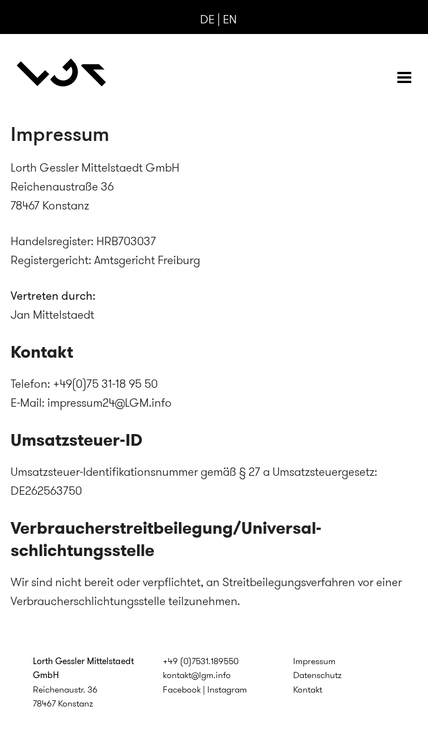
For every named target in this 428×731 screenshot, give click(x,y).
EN (230, 19)
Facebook (182, 689)
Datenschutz (317, 675)
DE (207, 19)
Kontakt (307, 689)
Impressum (314, 661)
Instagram (227, 689)
